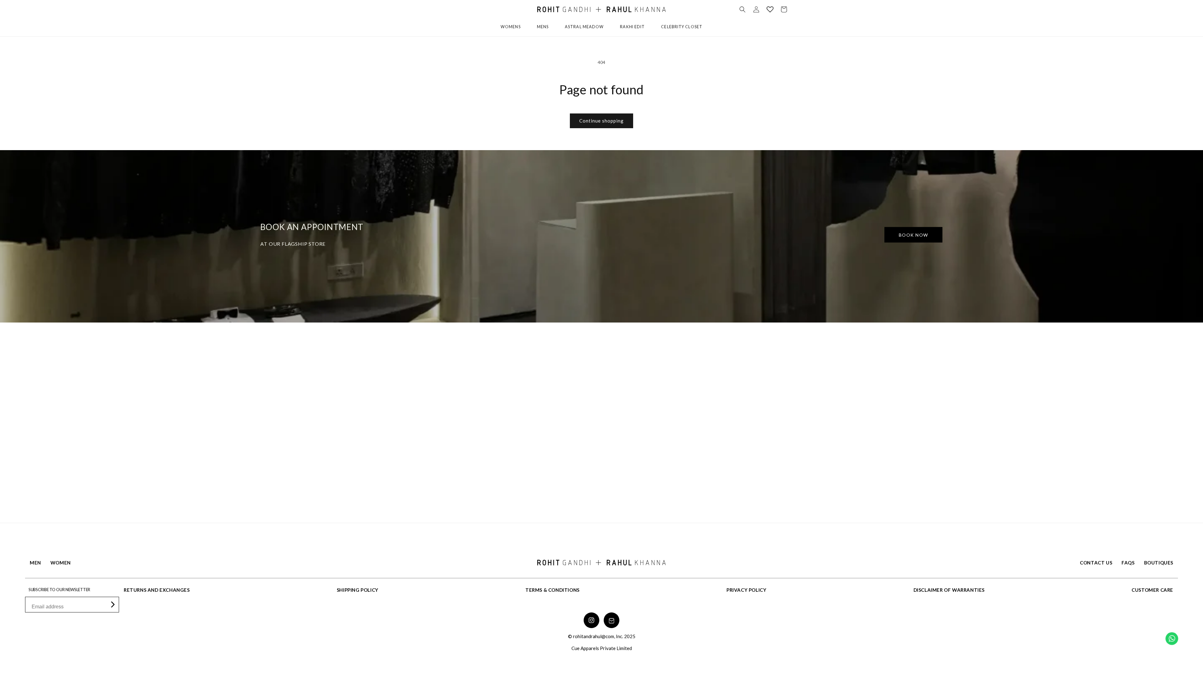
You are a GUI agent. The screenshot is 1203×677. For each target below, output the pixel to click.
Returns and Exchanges (157, 590)
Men (35, 562)
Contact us (1096, 562)
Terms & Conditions (552, 590)
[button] (742, 9)
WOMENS (511, 26)
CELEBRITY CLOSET (681, 26)
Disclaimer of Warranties (949, 590)
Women (60, 562)
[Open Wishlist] (770, 9)
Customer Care (1152, 590)
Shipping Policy (357, 590)
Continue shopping (601, 120)
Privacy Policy (746, 590)
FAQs (1128, 562)
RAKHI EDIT (632, 26)
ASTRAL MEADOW (584, 26)
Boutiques (1158, 562)
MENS (543, 26)
